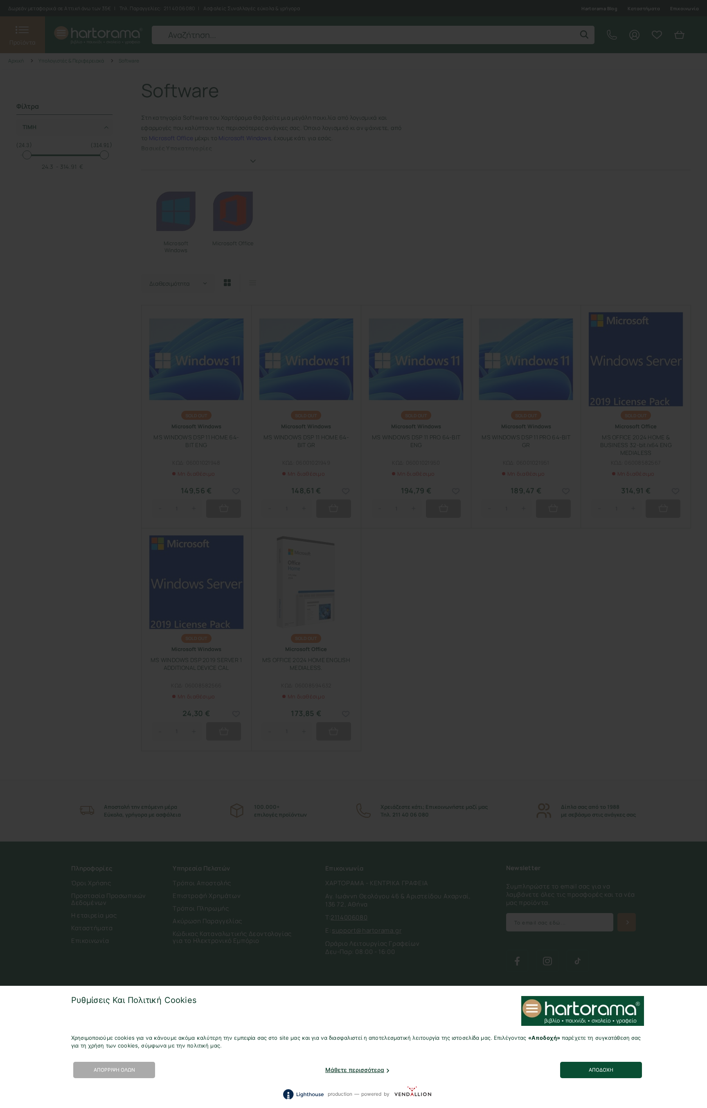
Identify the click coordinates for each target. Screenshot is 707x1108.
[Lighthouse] (303, 1094)
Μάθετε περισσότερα (354, 1069)
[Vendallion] (413, 1094)
